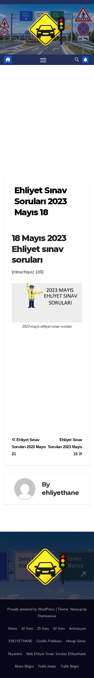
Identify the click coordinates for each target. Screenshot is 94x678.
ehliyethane (60, 492)
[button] (77, 59)
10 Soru (27, 629)
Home (12, 629)
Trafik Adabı (47, 666)
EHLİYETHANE (20, 641)
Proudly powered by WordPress (31, 609)
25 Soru (43, 629)
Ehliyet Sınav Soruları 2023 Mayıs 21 (29, 446)
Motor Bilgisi (24, 666)
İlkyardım (15, 654)
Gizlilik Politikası (49, 641)
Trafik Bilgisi (69, 666)
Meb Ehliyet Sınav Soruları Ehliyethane (56, 654)
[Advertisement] (47, 114)
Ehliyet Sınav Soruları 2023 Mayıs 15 (65, 446)
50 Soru (59, 629)
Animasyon (77, 629)
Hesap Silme (75, 641)
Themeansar (46, 616)
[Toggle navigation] (43, 59)
